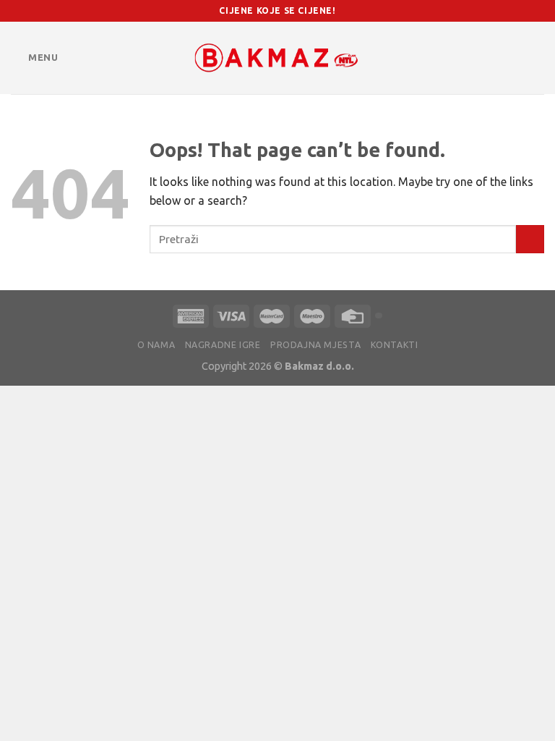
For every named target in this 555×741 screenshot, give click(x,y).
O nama (156, 345)
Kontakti (394, 345)
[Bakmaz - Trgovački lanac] (277, 58)
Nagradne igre (223, 345)
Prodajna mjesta (315, 345)
